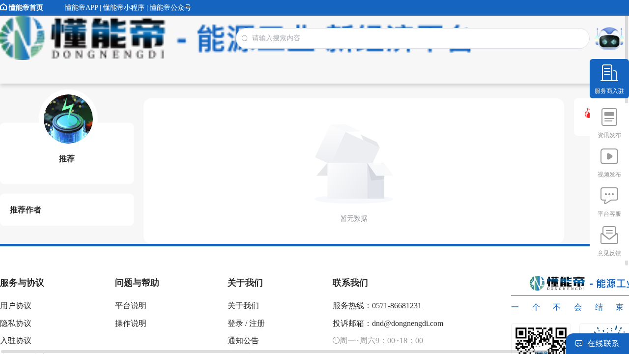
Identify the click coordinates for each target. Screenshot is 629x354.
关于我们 (243, 305)
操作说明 (130, 323)
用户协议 (15, 305)
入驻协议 (15, 340)
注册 (257, 323)
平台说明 (130, 305)
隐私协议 (15, 323)
